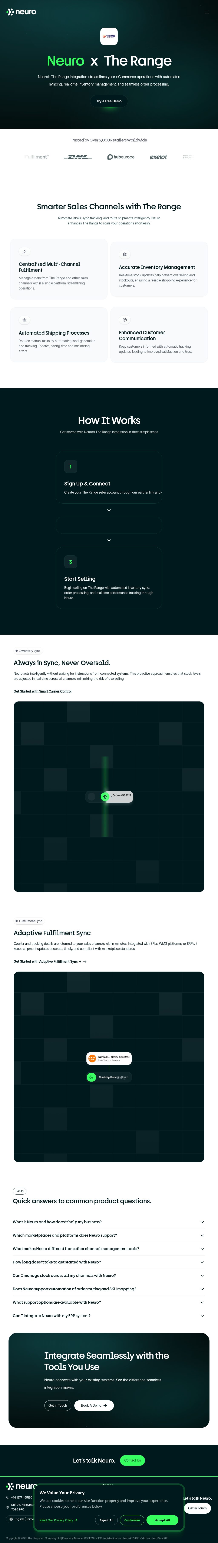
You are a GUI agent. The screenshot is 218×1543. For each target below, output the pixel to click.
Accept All (162, 1520)
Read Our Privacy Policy (56, 1520)
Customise (132, 1520)
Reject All (106, 1520)
